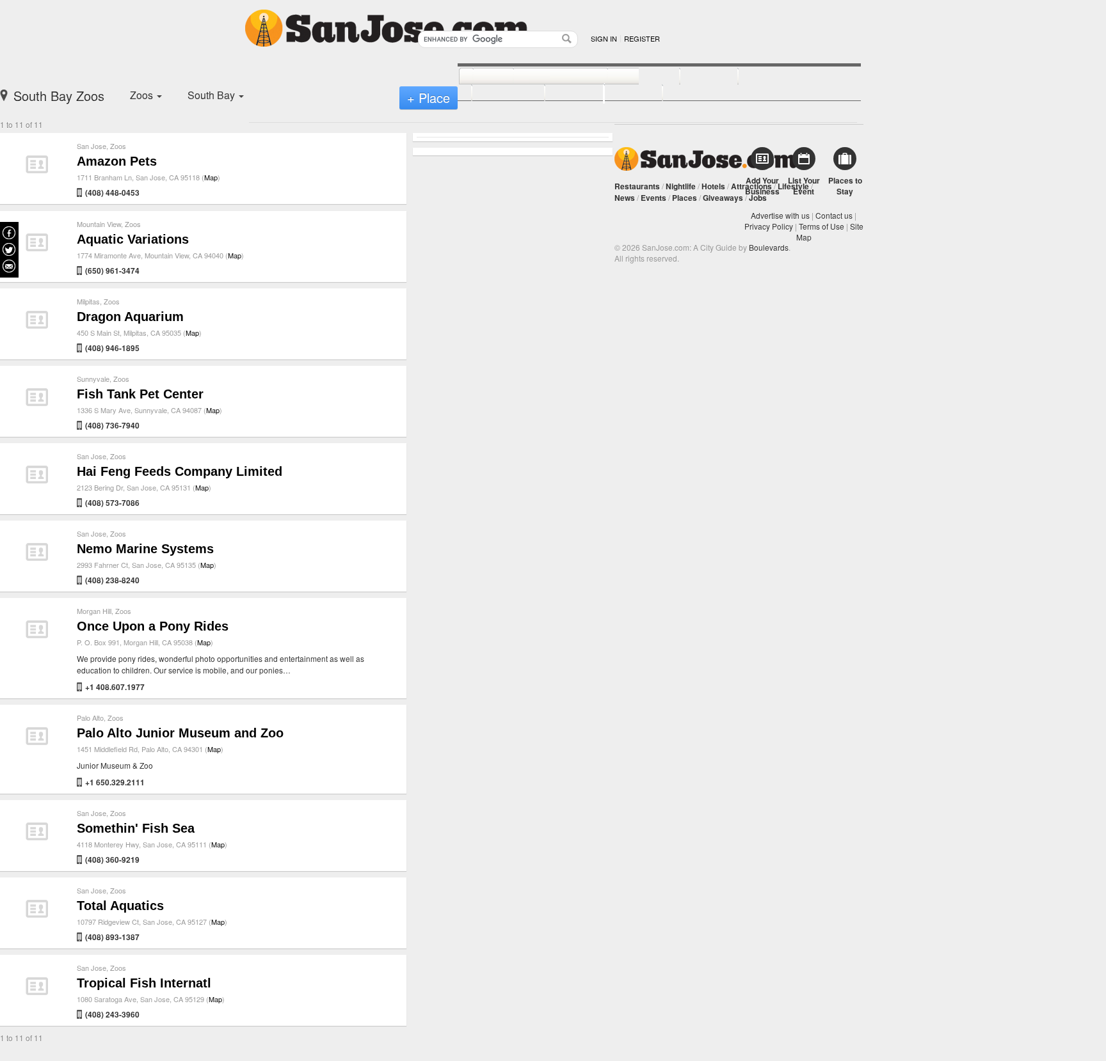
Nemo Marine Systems (145, 549)
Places (684, 197)
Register (642, 38)
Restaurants (637, 186)
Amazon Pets (117, 161)
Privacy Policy (768, 226)
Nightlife (681, 186)
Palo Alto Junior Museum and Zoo (180, 733)
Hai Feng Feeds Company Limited (179, 471)
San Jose (91, 146)
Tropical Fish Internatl (144, 983)
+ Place (428, 97)
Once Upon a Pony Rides (152, 626)
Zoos (118, 146)
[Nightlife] (629, 77)
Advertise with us (780, 215)
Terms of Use (821, 226)
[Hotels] (695, 77)
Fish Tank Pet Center (140, 394)
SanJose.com (705, 159)
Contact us (834, 215)
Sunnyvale (93, 378)
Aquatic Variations (133, 239)
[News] (479, 77)
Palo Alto (90, 717)
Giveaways (723, 197)
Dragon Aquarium (130, 317)
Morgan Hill (94, 611)
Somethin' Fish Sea (136, 828)
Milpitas (88, 301)
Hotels (713, 186)
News (624, 197)
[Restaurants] (546, 77)
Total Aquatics (120, 906)
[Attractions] (768, 77)
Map (211, 177)
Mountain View (99, 224)
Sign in (604, 38)
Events (653, 197)
